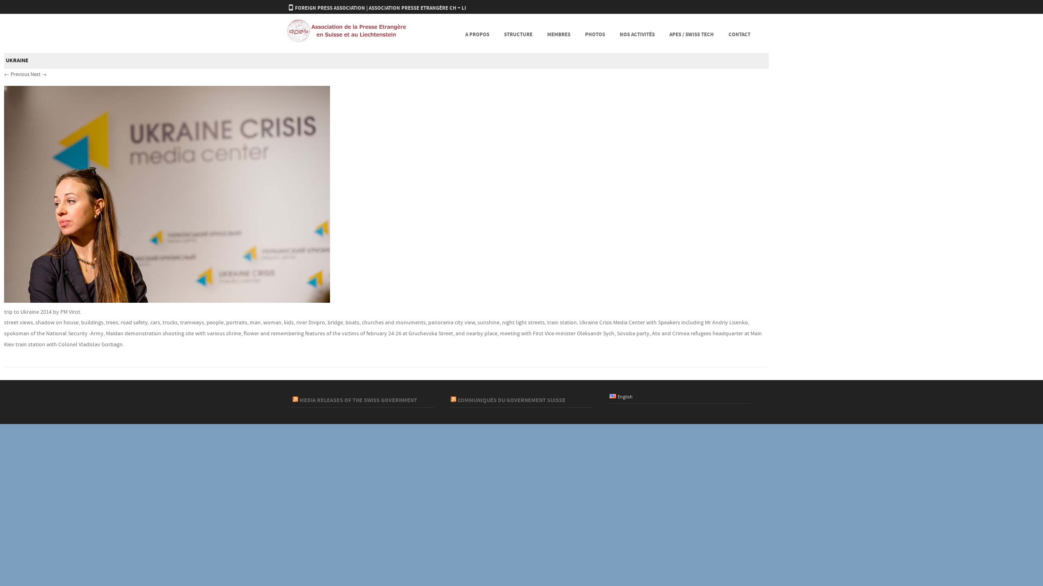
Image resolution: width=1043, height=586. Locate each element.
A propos (477, 34)
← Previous (16, 74)
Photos (595, 34)
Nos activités (637, 34)
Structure (518, 34)
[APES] (346, 41)
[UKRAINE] (167, 301)
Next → (39, 74)
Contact (739, 34)
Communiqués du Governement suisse (512, 400)
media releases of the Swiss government (358, 400)
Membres (558, 34)
